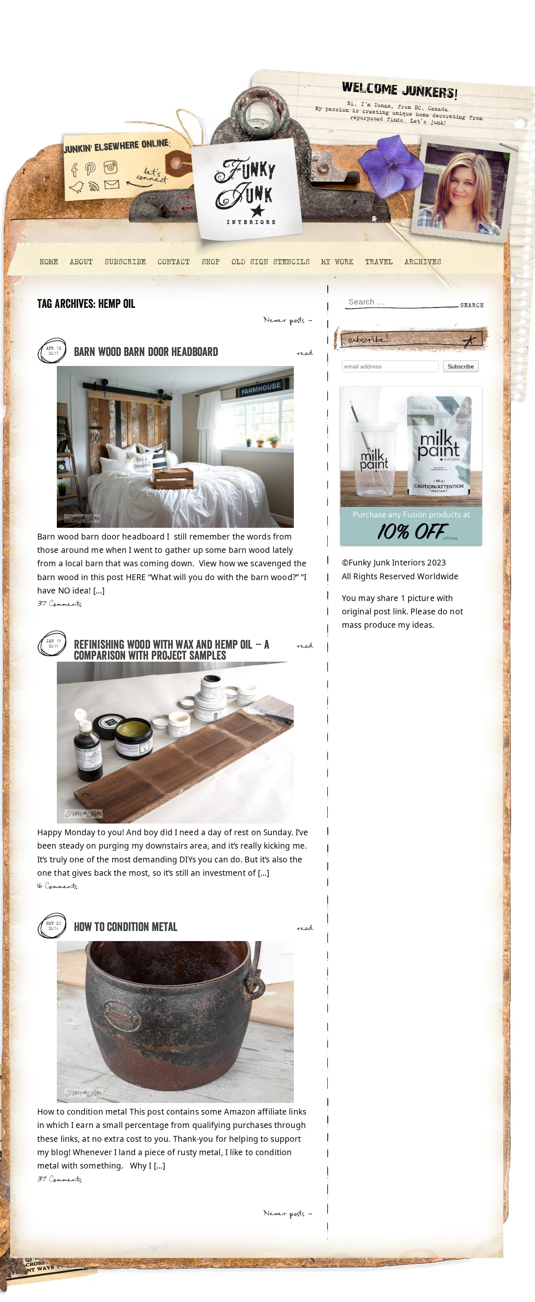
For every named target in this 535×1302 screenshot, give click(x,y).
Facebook (74, 166)
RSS (94, 191)
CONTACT (173, 262)
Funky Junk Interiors (245, 186)
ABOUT (80, 262)
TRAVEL (378, 262)
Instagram (110, 166)
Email (112, 191)
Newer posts (288, 320)
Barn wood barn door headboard (146, 352)
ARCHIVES (422, 262)
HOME (48, 262)
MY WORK (337, 262)
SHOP (210, 262)
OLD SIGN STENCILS (270, 262)
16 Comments (57, 886)
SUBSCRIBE (124, 262)
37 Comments (59, 604)
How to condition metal (126, 927)
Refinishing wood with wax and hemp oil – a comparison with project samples (171, 650)
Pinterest (90, 166)
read (305, 353)
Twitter (76, 191)
